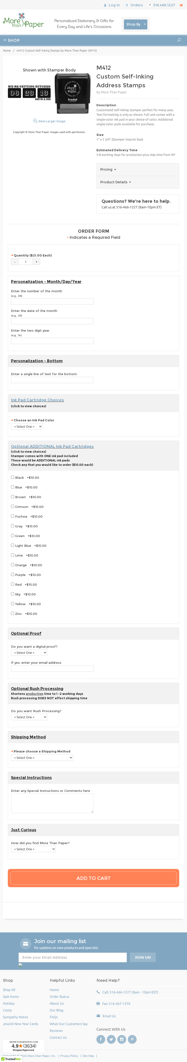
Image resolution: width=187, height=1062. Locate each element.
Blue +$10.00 (25, 487)
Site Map (88, 1055)
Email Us (109, 1016)
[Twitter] (111, 1039)
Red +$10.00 (25, 584)
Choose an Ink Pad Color (34, 420)
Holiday (104, 53)
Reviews (56, 1031)
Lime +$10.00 (26, 555)
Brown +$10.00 (27, 497)
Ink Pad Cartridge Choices (37, 400)
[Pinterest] (132, 1039)
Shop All (9, 990)
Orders (136, 5)
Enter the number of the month (36, 293)
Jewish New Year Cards (20, 1024)
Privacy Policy (69, 1055)
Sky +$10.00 (25, 594)
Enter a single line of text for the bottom (44, 374)
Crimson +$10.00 (29, 507)
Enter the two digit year (30, 332)
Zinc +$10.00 (25, 614)
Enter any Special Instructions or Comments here (50, 791)
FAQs (54, 1017)
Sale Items (11, 997)
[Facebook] (100, 1039)
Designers (122, 53)
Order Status (59, 997)
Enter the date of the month (34, 313)
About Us (57, 1003)
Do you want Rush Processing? (36, 711)
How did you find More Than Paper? (40, 843)
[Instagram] (121, 1039)
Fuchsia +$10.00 (28, 516)
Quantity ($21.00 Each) (33, 255)
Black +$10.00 (26, 477)
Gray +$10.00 (26, 526)
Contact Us (58, 1037)
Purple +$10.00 (27, 575)
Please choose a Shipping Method (42, 751)
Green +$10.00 (27, 536)
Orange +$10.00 (28, 565)
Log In (114, 5)
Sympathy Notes (15, 1017)
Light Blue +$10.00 (30, 546)
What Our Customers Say (69, 1024)
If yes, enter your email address (36, 662)
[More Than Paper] (23, 20)
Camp (145, 47)
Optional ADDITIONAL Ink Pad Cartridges (52, 446)
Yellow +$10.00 (27, 604)
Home (7, 50)
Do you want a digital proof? (34, 646)
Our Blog (56, 1010)
